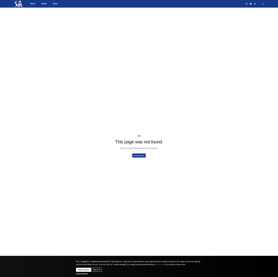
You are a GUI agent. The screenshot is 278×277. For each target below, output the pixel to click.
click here (160, 264)
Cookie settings (82, 274)
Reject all (96, 270)
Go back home (139, 155)
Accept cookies (83, 270)
